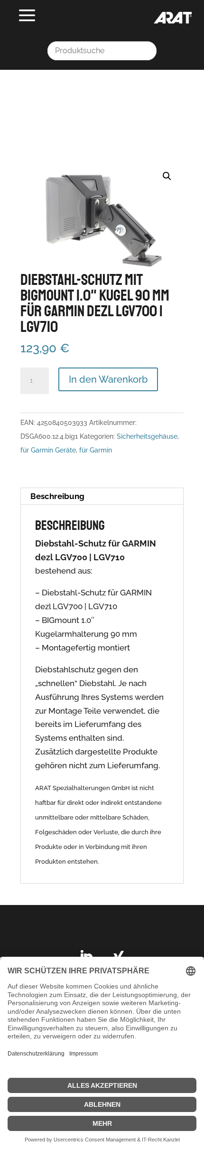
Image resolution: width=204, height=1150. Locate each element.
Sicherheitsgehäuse (147, 436)
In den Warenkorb (108, 379)
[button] (167, 176)
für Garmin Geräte (48, 450)
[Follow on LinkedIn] (86, 957)
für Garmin (95, 450)
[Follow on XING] (118, 957)
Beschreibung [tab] (57, 496)
